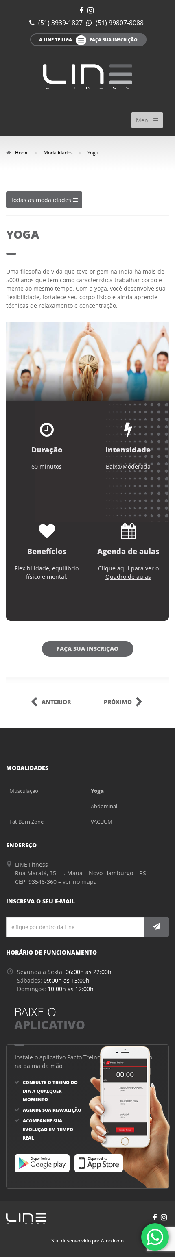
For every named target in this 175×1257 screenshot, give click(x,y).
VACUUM (101, 821)
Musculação (23, 790)
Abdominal (104, 806)
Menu (149, 122)
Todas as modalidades (41, 202)
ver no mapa (80, 881)
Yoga (97, 790)
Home (21, 152)
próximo (118, 702)
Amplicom (112, 1240)
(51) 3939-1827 (60, 22)
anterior (55, 702)
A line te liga (55, 40)
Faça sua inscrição (87, 648)
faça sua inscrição (114, 40)
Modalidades (58, 152)
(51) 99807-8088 (119, 22)
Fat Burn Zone (26, 821)
